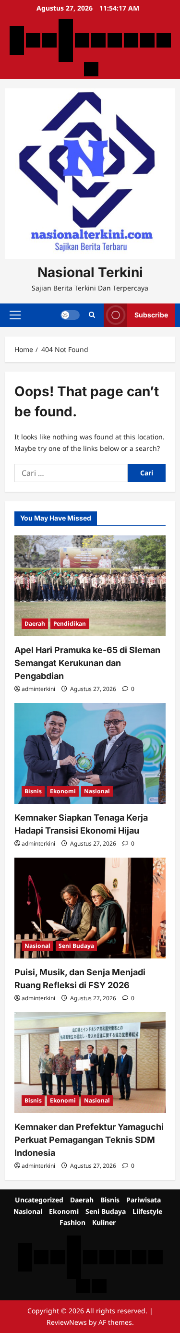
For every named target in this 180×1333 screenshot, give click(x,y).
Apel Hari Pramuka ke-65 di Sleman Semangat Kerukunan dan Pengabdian (87, 663)
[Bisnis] (49, 40)
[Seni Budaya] (115, 40)
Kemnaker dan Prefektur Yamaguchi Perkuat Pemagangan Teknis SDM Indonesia (89, 1140)
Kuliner (104, 1222)
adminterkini (38, 689)
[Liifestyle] (131, 40)
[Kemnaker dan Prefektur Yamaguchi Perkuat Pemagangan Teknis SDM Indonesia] (90, 1062)
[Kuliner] (163, 40)
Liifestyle (147, 1211)
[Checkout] (66, 55)
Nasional (97, 791)
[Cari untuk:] (71, 473)
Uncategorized (39, 1199)
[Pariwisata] (66, 26)
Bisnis (33, 791)
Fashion (72, 1222)
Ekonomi (63, 791)
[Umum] (66, 40)
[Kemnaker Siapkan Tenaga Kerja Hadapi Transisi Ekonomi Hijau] (90, 753)
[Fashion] (147, 40)
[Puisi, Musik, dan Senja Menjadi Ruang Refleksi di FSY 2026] (90, 908)
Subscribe (151, 315)
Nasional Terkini (90, 272)
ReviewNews (67, 1322)
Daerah (34, 623)
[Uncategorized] (17, 33)
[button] (15, 315)
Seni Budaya (76, 946)
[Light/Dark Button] (70, 315)
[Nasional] (82, 40)
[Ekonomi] (98, 40)
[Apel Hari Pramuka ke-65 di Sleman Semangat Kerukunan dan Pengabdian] (90, 585)
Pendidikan (69, 623)
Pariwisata (143, 1199)
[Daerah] (33, 40)
